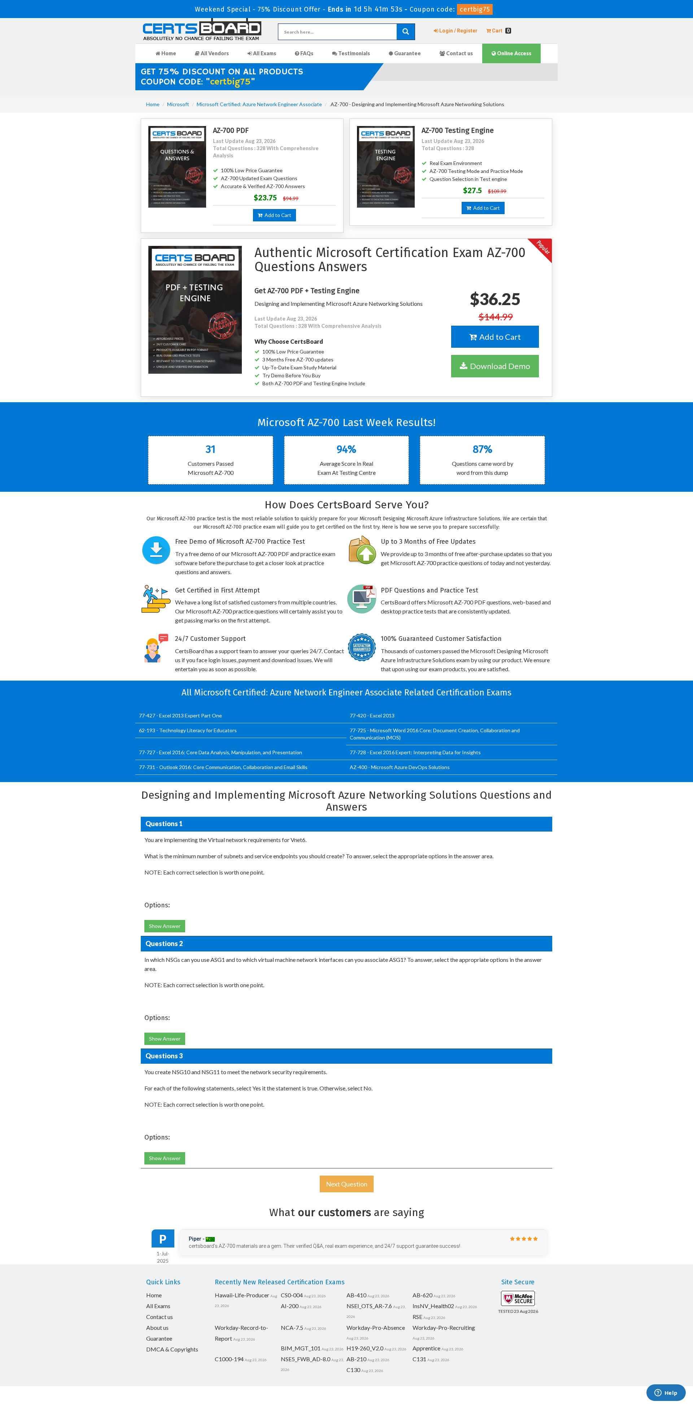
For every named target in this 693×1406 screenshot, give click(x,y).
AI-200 (289, 1305)
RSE (417, 1316)
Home (168, 53)
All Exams (264, 53)
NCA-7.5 (292, 1327)
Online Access (513, 53)
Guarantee (407, 53)
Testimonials (353, 53)
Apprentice (426, 1348)
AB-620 (422, 1295)
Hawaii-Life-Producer (242, 1295)
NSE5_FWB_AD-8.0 (305, 1358)
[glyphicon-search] (406, 32)
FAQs (306, 53)
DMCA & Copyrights (172, 1349)
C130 (353, 1369)
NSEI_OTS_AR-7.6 (369, 1305)
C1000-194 (229, 1358)
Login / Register (458, 31)
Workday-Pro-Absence (375, 1327)
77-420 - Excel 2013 (372, 715)
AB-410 (356, 1295)
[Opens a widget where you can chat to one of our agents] (666, 1393)
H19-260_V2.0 (364, 1348)
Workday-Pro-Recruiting (444, 1327)
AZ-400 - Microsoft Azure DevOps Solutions (400, 767)
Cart (500, 31)
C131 (419, 1358)
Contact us (459, 53)
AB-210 (356, 1358)
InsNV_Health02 (433, 1305)
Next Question (346, 1184)
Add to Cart (276, 215)
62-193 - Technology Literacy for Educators (188, 730)
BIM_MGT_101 (301, 1348)
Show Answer (164, 926)
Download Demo (498, 366)
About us (157, 1327)
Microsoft (178, 104)
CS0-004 (292, 1295)
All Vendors (214, 53)
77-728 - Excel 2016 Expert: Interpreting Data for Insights (415, 752)
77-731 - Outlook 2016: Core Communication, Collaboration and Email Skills (223, 767)
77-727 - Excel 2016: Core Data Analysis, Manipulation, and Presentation (220, 752)
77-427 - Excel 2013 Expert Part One (180, 715)
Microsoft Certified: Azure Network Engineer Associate (259, 104)
